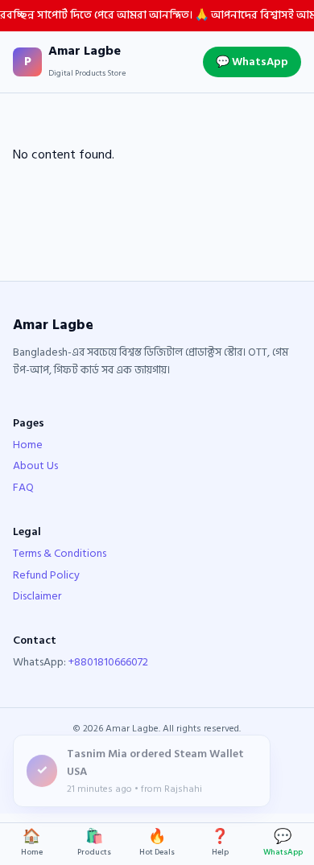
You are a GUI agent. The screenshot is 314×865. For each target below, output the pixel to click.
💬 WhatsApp (252, 61)
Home (28, 444)
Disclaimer (37, 596)
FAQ (23, 487)
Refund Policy (46, 575)
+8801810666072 (108, 662)
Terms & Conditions (59, 553)
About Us (35, 465)
